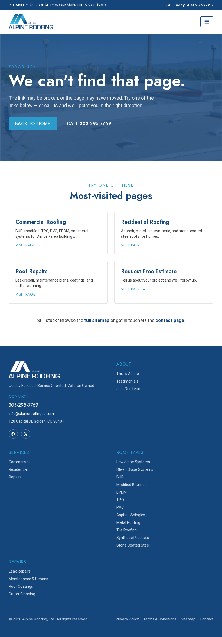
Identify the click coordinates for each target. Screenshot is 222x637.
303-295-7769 (23, 405)
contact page (169, 320)
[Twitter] (25, 434)
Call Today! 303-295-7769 (189, 5)
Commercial (19, 462)
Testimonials (127, 381)
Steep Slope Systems (134, 469)
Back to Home (32, 123)
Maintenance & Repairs (28, 579)
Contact (206, 619)
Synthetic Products (132, 537)
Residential (18, 469)
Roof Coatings (21, 586)
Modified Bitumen (131, 484)
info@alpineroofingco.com (31, 413)
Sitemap (188, 619)
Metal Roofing (128, 522)
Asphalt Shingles (130, 515)
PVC (120, 507)
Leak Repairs (20, 571)
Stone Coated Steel (133, 545)
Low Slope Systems (133, 462)
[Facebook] (13, 434)
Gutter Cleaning (22, 594)
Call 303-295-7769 (89, 123)
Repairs (15, 477)
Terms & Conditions (160, 619)
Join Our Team (129, 389)
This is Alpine (127, 373)
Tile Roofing (126, 530)
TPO (120, 500)
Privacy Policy (127, 619)
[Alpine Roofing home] (31, 21)
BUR (120, 477)
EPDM (121, 492)
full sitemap (96, 320)
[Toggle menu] (206, 21)
